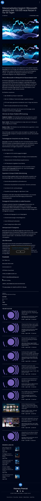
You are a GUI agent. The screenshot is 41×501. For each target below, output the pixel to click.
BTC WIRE (23, 319)
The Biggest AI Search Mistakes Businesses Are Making (7, 455)
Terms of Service (10, 497)
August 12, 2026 (4, 458)
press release (7, 287)
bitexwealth (5, 69)
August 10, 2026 (4, 464)
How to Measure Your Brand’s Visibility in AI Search (6, 449)
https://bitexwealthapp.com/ (12, 277)
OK (20, 251)
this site (24, 287)
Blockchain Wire (5, 298)
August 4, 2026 (4, 479)
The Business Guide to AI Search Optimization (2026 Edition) (7, 462)
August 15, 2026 (4, 451)
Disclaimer (21, 497)
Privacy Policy (26, 248)
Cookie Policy (32, 497)
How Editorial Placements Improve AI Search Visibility (7, 476)
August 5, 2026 (4, 472)
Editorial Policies (26, 497)
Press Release (4, 304)
